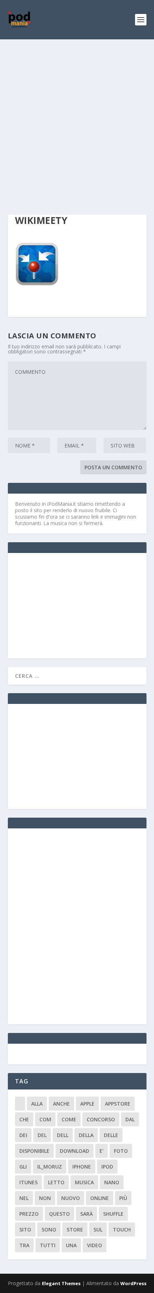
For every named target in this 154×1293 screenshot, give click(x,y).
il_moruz (49, 1166)
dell (62, 1135)
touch (122, 1229)
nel (24, 1198)
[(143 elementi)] (20, 1104)
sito (25, 1229)
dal (130, 1119)
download (74, 1150)
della (86, 1135)
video (94, 1245)
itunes (28, 1182)
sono (49, 1229)
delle (111, 1135)
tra (24, 1245)
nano (111, 1182)
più (123, 1198)
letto (56, 1182)
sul (97, 1229)
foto (121, 1150)
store (75, 1229)
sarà (86, 1213)
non (45, 1198)
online (99, 1198)
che (24, 1119)
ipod (107, 1166)
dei (23, 1135)
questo (59, 1213)
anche (61, 1103)
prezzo (29, 1213)
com (45, 1119)
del (42, 1135)
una (71, 1245)
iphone (81, 1166)
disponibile (34, 1150)
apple (87, 1103)
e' (102, 1150)
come (69, 1119)
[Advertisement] (77, 120)
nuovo (70, 1198)
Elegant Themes (61, 1283)
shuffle (113, 1213)
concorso (101, 1119)
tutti (48, 1245)
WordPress (133, 1283)
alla (37, 1103)
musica (84, 1182)
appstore (117, 1103)
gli (23, 1166)
